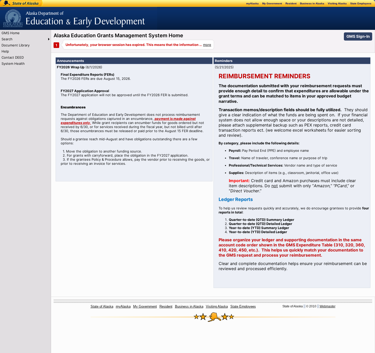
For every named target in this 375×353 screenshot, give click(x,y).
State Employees (360, 3)
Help (5, 51)
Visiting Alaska (337, 3)
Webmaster (327, 306)
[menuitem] (25, 33)
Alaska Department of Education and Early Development (45, 15)
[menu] (25, 48)
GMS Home (11, 33)
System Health (13, 63)
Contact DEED (13, 57)
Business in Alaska (312, 3)
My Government (272, 3)
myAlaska (252, 3)
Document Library (16, 45)
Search (7, 39)
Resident (290, 3)
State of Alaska (17, 3)
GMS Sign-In (358, 36)
